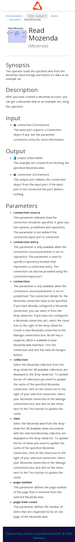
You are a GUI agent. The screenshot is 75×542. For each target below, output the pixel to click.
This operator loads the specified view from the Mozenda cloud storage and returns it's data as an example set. (37, 71)
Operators (15, 19)
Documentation (14, 16)
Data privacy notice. (19, 533)
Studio (54, 16)
